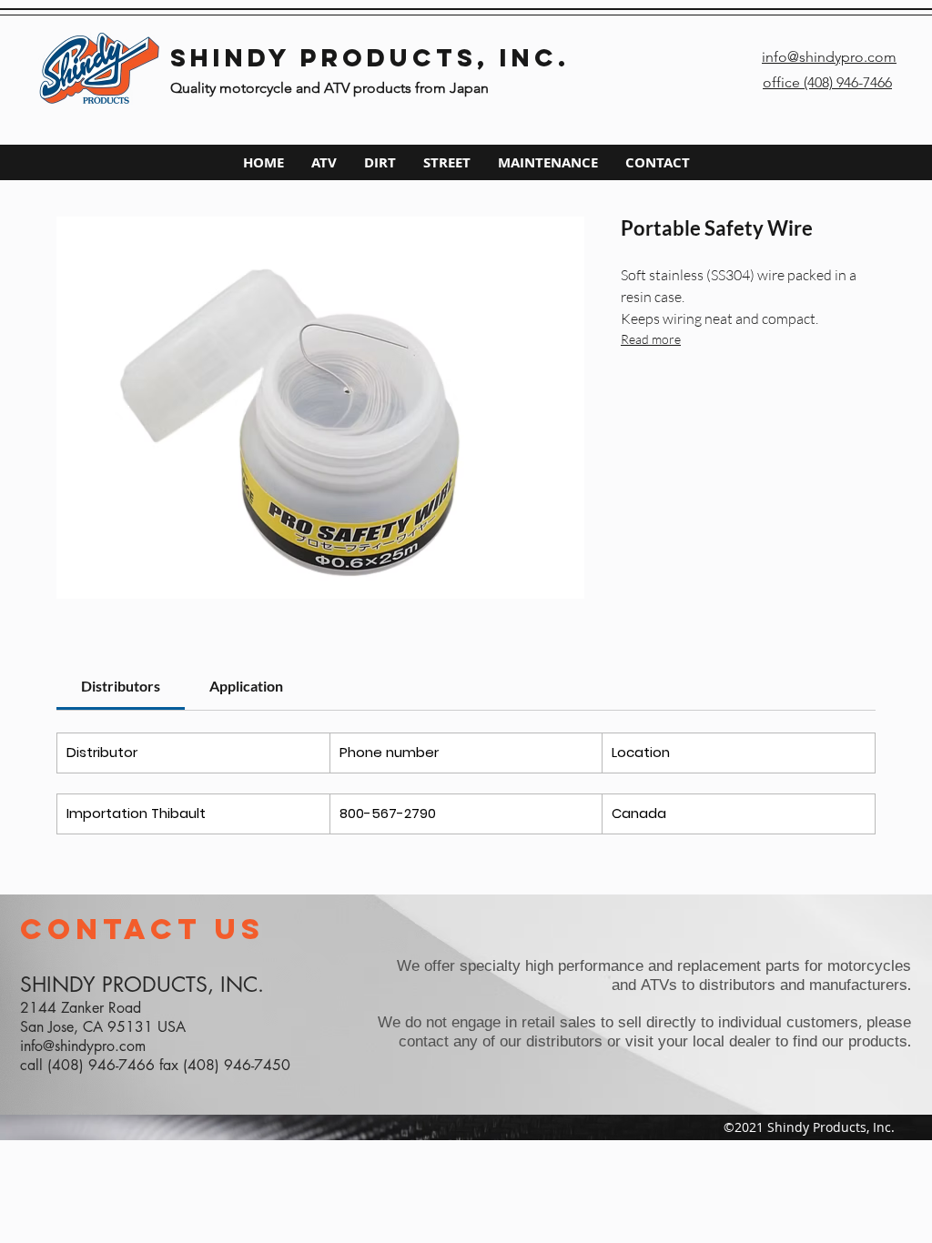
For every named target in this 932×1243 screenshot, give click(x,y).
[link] (120, 685)
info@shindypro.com (83, 1046)
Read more (651, 339)
